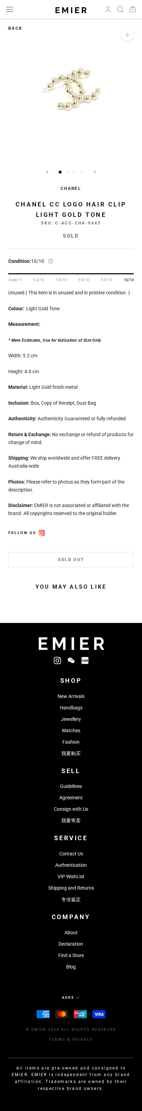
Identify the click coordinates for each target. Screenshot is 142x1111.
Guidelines (71, 786)
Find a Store (71, 955)
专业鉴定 (71, 899)
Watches (71, 730)
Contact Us (71, 853)
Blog (71, 967)
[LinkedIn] (85, 660)
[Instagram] (57, 660)
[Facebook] (42, 532)
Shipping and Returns (71, 888)
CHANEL (71, 188)
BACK (15, 28)
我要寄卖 (71, 820)
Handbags (71, 707)
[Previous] (47, 171)
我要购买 (71, 753)
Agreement (71, 797)
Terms (57, 1039)
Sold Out (71, 559)
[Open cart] (133, 9)
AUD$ (68, 997)
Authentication (71, 865)
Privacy (82, 1039)
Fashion (71, 742)
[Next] (95, 171)
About (71, 932)
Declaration (71, 944)
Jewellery (71, 719)
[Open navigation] (9, 9)
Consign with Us (71, 809)
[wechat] (71, 660)
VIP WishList (71, 876)
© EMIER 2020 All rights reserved (71, 1029)
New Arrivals (71, 696)
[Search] (120, 9)
